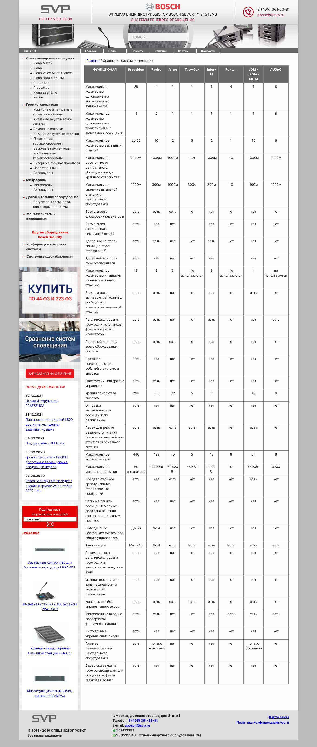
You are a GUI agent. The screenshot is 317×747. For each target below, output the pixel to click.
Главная (91, 51)
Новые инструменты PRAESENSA (42, 403)
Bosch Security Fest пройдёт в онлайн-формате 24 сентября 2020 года (49, 486)
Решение (161, 51)
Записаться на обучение (50, 373)
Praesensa (41, 87)
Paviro (38, 97)
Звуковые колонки (48, 129)
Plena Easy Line (45, 92)
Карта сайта (279, 717)
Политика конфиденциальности (262, 722)
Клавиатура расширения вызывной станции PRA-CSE (50, 650)
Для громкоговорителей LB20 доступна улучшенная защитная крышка (49, 424)
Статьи (183, 51)
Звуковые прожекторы (52, 148)
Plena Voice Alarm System (53, 73)
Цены (112, 51)
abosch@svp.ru (137, 725)
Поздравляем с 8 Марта (45, 443)
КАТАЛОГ (30, 51)
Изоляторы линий (47, 168)
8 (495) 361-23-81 (273, 9)
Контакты (208, 51)
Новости (137, 51)
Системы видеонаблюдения (49, 256)
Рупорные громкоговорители (56, 163)
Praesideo (41, 83)
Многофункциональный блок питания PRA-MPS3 (50, 693)
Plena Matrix (42, 63)
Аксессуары (43, 173)
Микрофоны (42, 185)
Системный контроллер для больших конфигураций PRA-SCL (50, 564)
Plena (37, 68)
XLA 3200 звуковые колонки (56, 134)
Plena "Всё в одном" (49, 78)
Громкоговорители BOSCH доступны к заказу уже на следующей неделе (47, 462)
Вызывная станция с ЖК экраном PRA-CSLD (50, 606)
